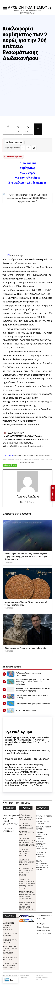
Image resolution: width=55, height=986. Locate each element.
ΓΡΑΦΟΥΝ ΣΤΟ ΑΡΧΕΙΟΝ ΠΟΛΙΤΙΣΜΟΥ (41, 854)
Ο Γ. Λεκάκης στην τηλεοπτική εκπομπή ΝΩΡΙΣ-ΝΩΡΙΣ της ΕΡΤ (26, 817)
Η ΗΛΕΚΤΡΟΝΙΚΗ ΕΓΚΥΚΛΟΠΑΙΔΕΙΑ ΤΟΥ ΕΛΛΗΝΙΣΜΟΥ (27, 12)
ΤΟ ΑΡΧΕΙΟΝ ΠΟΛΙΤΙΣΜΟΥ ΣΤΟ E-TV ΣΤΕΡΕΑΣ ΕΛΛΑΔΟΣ (26, 852)
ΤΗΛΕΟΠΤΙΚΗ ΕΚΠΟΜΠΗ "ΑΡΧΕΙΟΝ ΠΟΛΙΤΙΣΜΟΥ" (27, 862)
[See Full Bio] (33, 502)
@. (33, 446)
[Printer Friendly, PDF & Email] (10, 466)
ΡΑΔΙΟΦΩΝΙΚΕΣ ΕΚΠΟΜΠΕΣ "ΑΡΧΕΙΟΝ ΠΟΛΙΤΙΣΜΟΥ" (8, 926)
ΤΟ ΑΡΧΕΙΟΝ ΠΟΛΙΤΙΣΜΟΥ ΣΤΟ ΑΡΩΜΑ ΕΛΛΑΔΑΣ (26, 825)
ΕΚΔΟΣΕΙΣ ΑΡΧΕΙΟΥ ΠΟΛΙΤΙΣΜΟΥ (43, 822)
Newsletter (53, 493)
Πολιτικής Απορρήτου (43, 930)
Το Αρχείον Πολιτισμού (44, 933)
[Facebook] (38, 919)
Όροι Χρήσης (41, 924)
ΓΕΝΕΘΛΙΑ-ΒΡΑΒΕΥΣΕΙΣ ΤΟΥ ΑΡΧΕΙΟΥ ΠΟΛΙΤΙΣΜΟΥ (42, 835)
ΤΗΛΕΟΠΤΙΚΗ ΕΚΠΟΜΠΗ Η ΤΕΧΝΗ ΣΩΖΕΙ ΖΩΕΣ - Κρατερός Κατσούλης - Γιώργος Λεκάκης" (27, 883)
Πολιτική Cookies (43, 927)
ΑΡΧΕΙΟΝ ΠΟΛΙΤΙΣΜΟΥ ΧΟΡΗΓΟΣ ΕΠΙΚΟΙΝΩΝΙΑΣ (41, 845)
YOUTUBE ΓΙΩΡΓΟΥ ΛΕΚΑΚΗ (26, 833)
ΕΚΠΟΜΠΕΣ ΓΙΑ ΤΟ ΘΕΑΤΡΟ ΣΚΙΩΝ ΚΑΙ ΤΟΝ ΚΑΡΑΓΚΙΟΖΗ (10, 965)
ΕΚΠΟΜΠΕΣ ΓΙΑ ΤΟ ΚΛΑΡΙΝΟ (10, 941)
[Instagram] (40, 919)
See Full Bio (26, 502)
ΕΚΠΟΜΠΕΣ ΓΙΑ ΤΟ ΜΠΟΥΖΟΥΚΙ (10, 934)
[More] (38, 129)
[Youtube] (44, 919)
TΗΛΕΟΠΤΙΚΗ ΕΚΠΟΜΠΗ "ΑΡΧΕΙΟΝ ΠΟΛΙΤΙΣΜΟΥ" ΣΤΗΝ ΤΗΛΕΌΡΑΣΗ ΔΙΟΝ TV (27, 841)
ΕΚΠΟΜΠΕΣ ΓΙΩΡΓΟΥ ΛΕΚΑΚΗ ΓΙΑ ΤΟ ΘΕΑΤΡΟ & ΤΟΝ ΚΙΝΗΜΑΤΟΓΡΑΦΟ (27, 905)
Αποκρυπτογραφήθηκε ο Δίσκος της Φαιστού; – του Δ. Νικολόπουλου (27, 751)
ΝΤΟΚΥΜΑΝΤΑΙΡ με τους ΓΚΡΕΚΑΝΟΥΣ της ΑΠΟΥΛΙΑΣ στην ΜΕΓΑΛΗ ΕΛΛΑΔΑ (27, 895)
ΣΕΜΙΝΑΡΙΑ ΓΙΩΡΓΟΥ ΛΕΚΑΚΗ (43, 828)
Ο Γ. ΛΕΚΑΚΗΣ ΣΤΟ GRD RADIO (10, 958)
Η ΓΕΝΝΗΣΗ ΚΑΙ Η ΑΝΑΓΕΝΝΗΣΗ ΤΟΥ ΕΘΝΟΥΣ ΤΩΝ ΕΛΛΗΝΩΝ (26, 871)
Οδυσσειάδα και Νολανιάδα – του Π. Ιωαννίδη (27, 759)
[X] (42, 919)
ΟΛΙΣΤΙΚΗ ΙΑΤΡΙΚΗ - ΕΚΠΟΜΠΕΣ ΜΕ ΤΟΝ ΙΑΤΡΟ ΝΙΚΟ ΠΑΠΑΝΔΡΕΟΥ (10, 949)
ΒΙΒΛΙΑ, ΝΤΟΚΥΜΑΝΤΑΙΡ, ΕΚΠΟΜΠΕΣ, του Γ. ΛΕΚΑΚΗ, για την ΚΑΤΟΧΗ (42, 865)
